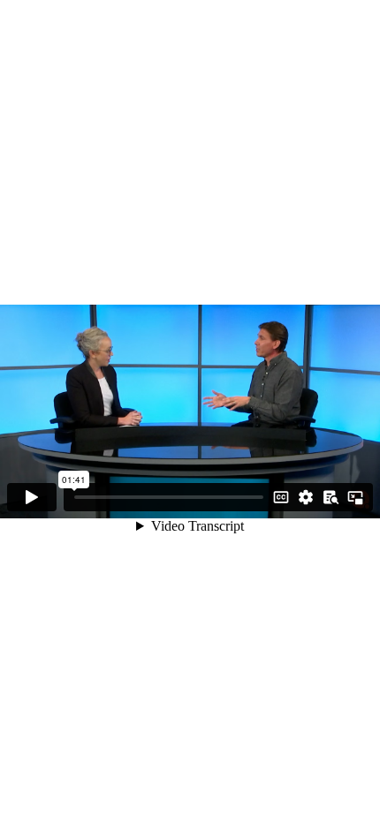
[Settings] (305, 497)
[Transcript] (330, 497)
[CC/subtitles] (281, 497)
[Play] (32, 497)
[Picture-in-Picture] (355, 497)
